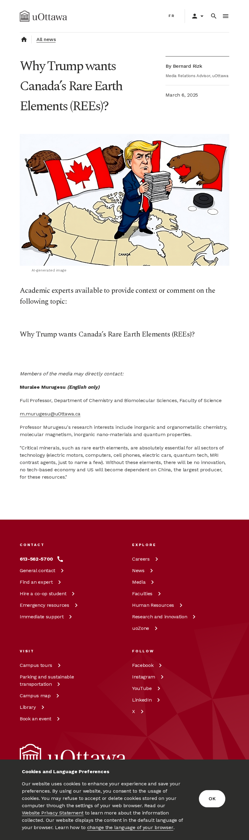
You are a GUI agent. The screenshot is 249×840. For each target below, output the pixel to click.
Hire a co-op (43, 593)
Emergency (44, 605)
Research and (159, 617)
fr (172, 16)
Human (153, 605)
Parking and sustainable (47, 680)
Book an (35, 719)
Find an (36, 582)
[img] (43, 16)
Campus (36, 665)
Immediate (41, 617)
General (37, 570)
